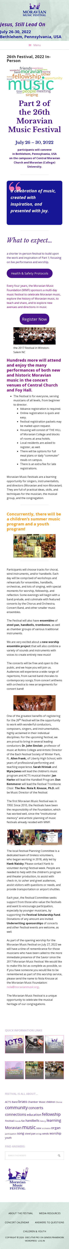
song (20, 1133)
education (34, 1115)
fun (23, 1120)
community (16, 1107)
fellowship (51, 1114)
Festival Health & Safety (54, 1045)
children (50, 1101)
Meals (54, 1073)
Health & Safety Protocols (29, 273)
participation (10, 1134)
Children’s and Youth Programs (34, 1071)
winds (45, 1133)
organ (56, 1127)
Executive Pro (32, 1237)
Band (15, 1101)
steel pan (30, 1133)
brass (22, 1101)
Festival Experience (14, 1072)
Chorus (59, 1102)
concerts (35, 1107)
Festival (9, 1120)
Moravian (13, 1127)
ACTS (8, 1101)
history (43, 1121)
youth (8, 1137)
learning (54, 1120)
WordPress (31, 1240)
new (38, 1128)
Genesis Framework (54, 1237)
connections (15, 1114)
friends (17, 1121)
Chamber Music (37, 1101)
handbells (32, 1121)
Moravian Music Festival (34, 8)
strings (39, 1134)
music (29, 1127)
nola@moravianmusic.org (23, 987)
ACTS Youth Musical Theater (14, 1045)
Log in (41, 1240)
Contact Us (34, 1047)
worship (55, 1133)
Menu (37, 45)
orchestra (46, 1128)
